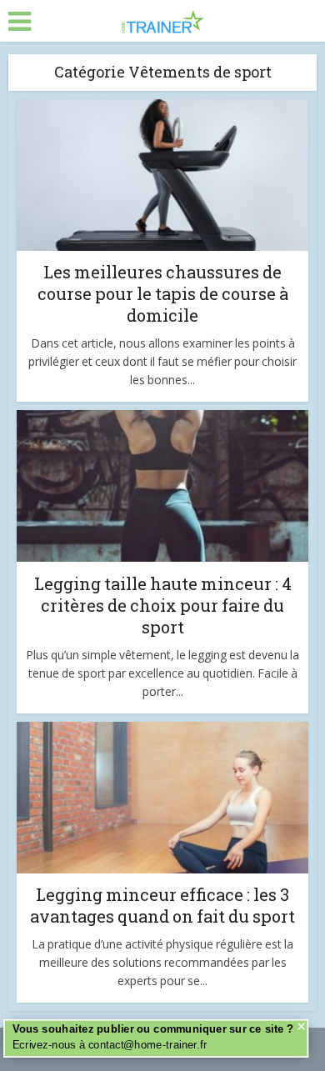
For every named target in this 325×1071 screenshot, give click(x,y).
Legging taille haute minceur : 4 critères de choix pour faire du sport (163, 605)
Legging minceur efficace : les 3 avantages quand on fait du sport (162, 905)
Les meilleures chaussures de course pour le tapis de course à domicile (163, 293)
